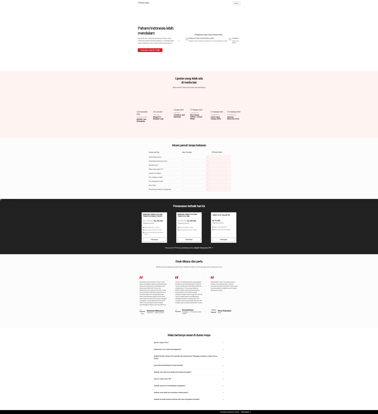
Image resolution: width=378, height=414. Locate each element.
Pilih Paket (154, 239)
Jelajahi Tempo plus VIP (202, 248)
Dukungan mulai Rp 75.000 (150, 50)
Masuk (236, 3)
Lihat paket (245, 412)
